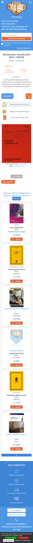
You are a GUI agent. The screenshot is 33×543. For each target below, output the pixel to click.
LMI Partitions (16, 17)
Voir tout (16, 199)
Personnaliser (8, 540)
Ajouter (29, 96)
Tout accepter (11, 538)
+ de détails (16, 176)
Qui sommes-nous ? (16, 515)
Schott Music (8, 72)
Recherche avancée (23, 48)
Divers (11, 60)
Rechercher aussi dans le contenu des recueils (17, 44)
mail (18, 529)
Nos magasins (16, 510)
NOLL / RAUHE (16, 57)
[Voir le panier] (30, 2)
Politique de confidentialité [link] (22, 540)
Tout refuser (24, 538)
